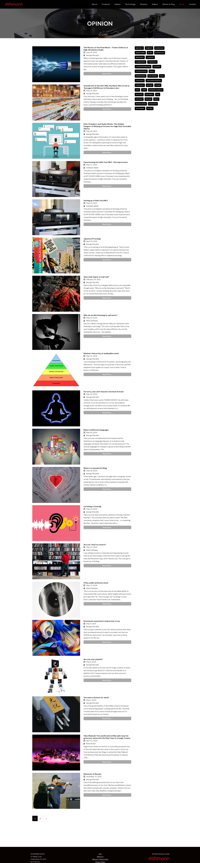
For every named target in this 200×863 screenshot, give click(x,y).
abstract (139, 48)
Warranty (100, 857)
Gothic (149, 85)
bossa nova (159, 53)
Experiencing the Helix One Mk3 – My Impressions (106, 162)
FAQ (100, 854)
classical (150, 57)
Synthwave (140, 108)
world (149, 108)
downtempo (140, 76)
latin (144, 90)
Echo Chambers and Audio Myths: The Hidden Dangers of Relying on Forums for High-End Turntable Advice (107, 126)
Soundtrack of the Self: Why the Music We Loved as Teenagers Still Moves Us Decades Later (107, 87)
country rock (141, 71)
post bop (139, 99)
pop (157, 94)
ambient (149, 48)
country (156, 66)
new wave (149, 94)
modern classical (155, 90)
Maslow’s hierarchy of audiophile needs (101, 353)
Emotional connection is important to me (102, 621)
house (157, 85)
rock (156, 99)
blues (150, 53)
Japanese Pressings (92, 239)
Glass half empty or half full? (96, 277)
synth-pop (153, 104)
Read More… (107, 74)
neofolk (139, 94)
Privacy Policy (100, 862)
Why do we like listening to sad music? (100, 315)
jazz (137, 90)
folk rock (140, 80)
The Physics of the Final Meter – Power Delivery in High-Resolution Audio (106, 48)
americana (159, 48)
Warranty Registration (100, 859)
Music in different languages (96, 430)
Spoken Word (141, 104)
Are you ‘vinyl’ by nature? (95, 544)
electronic (152, 76)
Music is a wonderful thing (95, 468)
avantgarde (140, 53)
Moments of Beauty (92, 774)
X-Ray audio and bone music (96, 583)
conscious (152, 62)
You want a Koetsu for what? (96, 697)
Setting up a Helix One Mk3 (96, 200)
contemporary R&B (143, 66)
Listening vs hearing (92, 506)
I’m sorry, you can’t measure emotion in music (104, 391)
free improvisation (154, 80)
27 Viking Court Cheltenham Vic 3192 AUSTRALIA (38, 859)
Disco (152, 71)
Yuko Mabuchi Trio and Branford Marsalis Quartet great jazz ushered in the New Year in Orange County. (107, 737)
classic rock (140, 62)
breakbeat (140, 57)
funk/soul (140, 85)
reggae (148, 99)
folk (162, 76)
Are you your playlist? (93, 659)
